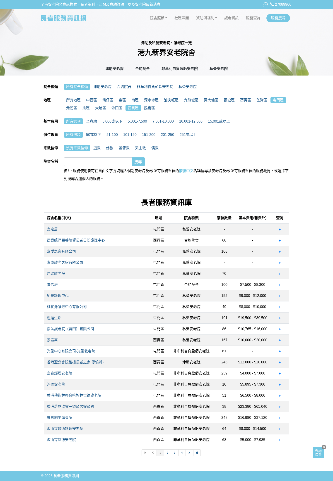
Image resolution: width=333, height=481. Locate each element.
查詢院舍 (318, 453)
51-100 (112, 135)
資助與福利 (205, 18)
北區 (86, 108)
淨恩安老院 (56, 384)
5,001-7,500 (137, 121)
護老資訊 (231, 18)
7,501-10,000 (163, 121)
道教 (97, 148)
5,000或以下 (112, 121)
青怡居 (52, 285)
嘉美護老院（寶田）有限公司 (70, 329)
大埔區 (100, 108)
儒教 (155, 148)
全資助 (91, 121)
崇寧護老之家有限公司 (65, 262)
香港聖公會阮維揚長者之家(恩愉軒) (75, 362)
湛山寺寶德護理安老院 (65, 429)
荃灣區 (261, 100)
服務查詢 (253, 18)
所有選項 (73, 121)
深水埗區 (151, 100)
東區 (122, 100)
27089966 (282, 4)
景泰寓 (52, 340)
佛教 (109, 148)
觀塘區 (229, 100)
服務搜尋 (278, 18)
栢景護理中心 (58, 296)
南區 (135, 100)
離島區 (149, 108)
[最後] (197, 452)
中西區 (91, 100)
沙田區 (116, 108)
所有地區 (73, 100)
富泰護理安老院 (59, 373)
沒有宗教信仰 (77, 148)
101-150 (130, 135)
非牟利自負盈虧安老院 (180, 69)
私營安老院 (219, 69)
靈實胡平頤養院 (59, 417)
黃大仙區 (211, 100)
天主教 (140, 148)
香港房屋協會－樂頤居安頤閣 (70, 406)
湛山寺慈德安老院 (61, 440)
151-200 (148, 135)
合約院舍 (142, 69)
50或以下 (93, 135)
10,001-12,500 (191, 121)
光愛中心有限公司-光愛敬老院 (71, 351)
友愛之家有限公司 (61, 251)
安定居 (52, 229)
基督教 (124, 148)
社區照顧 (181, 18)
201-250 (167, 135)
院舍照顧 (157, 18)
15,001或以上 (219, 121)
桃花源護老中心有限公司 (67, 307)
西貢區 (133, 108)
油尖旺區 (171, 100)
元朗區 (71, 108)
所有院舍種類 (77, 87)
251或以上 (188, 135)
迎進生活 (54, 318)
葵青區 (245, 100)
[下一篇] (189, 452)
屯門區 (278, 100)
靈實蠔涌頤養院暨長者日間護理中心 (76, 240)
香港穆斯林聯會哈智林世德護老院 (74, 395)
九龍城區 (191, 100)
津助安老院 (114, 69)
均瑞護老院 (56, 273)
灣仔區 (107, 100)
